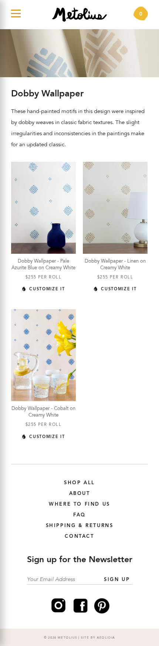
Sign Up (117, 579)
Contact (79, 536)
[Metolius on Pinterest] (102, 612)
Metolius (67, 637)
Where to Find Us (79, 504)
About (79, 493)
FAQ (79, 515)
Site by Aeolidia (98, 637)
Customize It (46, 289)
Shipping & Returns (80, 525)
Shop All (79, 483)
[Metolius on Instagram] (58, 612)
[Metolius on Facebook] (81, 612)
